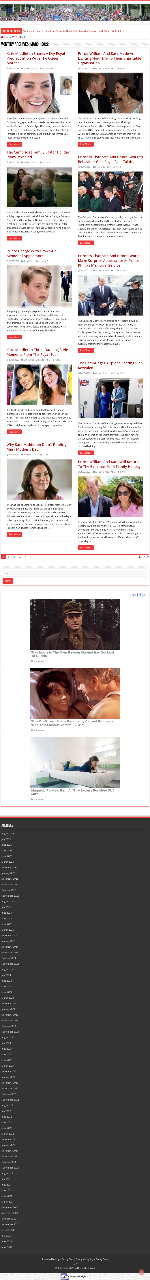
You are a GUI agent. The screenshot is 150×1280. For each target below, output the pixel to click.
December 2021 (9, 1150)
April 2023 (6, 1060)
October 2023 (8, 1026)
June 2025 (6, 912)
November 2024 (9, 952)
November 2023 (9, 1020)
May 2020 (6, 1247)
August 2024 (7, 969)
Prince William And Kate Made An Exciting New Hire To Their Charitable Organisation (109, 58)
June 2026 (6, 844)
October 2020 (8, 1218)
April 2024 (6, 992)
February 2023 (8, 1071)
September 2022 (10, 1099)
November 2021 (9, 1156)
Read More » (14, 144)
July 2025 (6, 907)
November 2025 (9, 884)
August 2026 (7, 833)
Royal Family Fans (64, 1259)
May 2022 (6, 1122)
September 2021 (10, 1167)
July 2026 (6, 839)
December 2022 (9, 1082)
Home (6, 37)
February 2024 (8, 1003)
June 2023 (6, 1048)
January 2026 (8, 873)
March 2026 (7, 861)
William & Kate (31, 68)
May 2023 (6, 1054)
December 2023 (9, 1014)
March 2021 (7, 1201)
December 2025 (9, 878)
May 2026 (6, 850)
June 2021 (6, 1184)
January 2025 (8, 941)
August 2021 (7, 1173)
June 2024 (6, 980)
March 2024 (7, 997)
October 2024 (8, 958)
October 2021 (8, 1162)
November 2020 (9, 1213)
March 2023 (7, 1065)
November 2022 (9, 1088)
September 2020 (10, 1224)
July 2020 (6, 1235)
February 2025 (8, 935)
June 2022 (6, 1116)
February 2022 (8, 1139)
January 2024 (8, 1009)
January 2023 (8, 1077)
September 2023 (10, 1031)
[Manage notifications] (141, 1272)
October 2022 (8, 1094)
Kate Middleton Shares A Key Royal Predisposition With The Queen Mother (36, 58)
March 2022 (7, 1133)
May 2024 (6, 986)
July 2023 (6, 1043)
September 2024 (10, 963)
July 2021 (6, 1179)
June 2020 (6, 1241)
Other (26, 360)
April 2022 (6, 1128)
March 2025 (7, 929)
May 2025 (6, 918)
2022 (14, 37)
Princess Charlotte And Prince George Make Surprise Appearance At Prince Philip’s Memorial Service (109, 261)
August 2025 (7, 901)
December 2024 (9, 946)
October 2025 (8, 890)
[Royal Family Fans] (75, 11)
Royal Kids (100, 167)
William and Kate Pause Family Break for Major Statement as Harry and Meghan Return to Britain (71, 31)
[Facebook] (77, 1264)
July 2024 (6, 975)
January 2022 (8, 1145)
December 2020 (9, 1207)
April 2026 (6, 856)
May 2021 (6, 1190)
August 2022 (7, 1105)
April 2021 (6, 1196)
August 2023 (7, 1037)
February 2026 (8, 867)
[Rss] (73, 1264)
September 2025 (10, 895)
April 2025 (6, 924)
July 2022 (6, 1111)
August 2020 (7, 1230)
